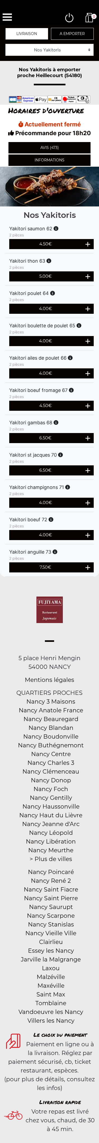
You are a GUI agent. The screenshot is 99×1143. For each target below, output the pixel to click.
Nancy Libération (51, 841)
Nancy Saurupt (51, 907)
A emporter (72, 33)
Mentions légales (49, 679)
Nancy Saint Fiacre (51, 889)
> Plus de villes (51, 859)
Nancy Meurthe (50, 850)
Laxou (51, 968)
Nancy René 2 (51, 880)
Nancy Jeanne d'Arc (50, 824)
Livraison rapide (60, 1102)
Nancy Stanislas (51, 924)
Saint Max (50, 994)
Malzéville (51, 977)
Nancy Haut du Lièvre (50, 815)
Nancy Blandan (51, 727)
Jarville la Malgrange (51, 959)
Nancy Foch (51, 789)
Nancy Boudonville (50, 736)
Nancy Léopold (51, 832)
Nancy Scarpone (51, 915)
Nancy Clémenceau (50, 771)
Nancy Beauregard (50, 719)
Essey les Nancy (51, 950)
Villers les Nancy (50, 1020)
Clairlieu (51, 942)
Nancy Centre (51, 754)
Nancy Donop (51, 780)
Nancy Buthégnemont (51, 745)
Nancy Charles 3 (50, 762)
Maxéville (50, 985)
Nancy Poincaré (51, 872)
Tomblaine (50, 1003)
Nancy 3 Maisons (50, 701)
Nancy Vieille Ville (50, 933)
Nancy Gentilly (51, 797)
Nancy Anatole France (51, 710)
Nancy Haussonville (50, 806)
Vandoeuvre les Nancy (50, 1012)
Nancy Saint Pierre (51, 898)
